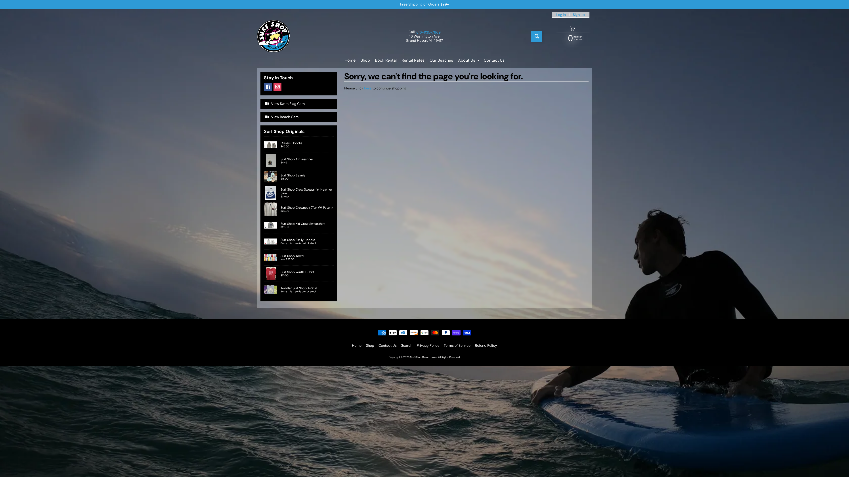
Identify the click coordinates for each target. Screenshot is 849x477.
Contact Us (494, 60)
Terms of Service (457, 345)
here (367, 88)
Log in (561, 15)
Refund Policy (486, 345)
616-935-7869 (428, 32)
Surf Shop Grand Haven (423, 357)
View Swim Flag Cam (288, 103)
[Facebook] (268, 87)
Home (350, 60)
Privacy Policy (428, 345)
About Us (469, 61)
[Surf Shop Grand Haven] (273, 36)
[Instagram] (277, 87)
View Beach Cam (284, 117)
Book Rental (386, 60)
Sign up (579, 15)
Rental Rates (413, 60)
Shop (365, 60)
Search (406, 345)
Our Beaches (441, 60)
